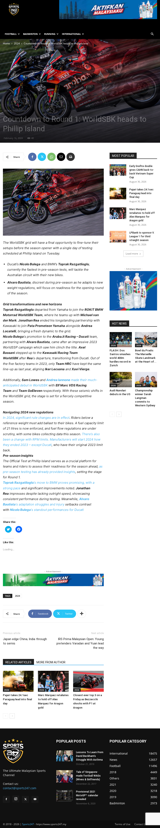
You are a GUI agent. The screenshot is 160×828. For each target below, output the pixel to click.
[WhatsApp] (51, 157)
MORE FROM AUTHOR (50, 662)
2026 (6, 689)
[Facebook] (32, 157)
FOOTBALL (11, 33)
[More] (81, 614)
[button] (152, 34)
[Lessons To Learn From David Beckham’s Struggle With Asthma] (64, 755)
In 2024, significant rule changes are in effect (36, 418)
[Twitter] (42, 157)
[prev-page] (5, 715)
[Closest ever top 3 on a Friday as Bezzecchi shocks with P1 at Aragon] (88, 681)
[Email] (61, 157)
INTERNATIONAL (71, 33)
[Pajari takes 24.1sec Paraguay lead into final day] (18, 681)
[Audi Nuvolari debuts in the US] (121, 379)
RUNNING (49, 33)
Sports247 (28, 824)
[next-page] (12, 715)
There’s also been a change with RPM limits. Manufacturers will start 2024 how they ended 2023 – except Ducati (51, 439)
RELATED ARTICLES (18, 662)
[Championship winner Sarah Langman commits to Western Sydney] (146, 379)
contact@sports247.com (19, 788)
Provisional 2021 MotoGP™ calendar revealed (87, 795)
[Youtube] (35, 799)
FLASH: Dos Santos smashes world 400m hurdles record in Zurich (120, 358)
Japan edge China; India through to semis (25, 641)
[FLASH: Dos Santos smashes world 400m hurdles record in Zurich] (121, 339)
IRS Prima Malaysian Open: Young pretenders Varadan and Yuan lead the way (80, 643)
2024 (17, 43)
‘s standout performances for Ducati (47, 510)
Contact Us (140, 824)
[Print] (70, 157)
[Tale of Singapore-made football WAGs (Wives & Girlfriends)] (64, 776)
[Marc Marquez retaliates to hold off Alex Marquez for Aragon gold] (53, 681)
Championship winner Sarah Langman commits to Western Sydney (145, 398)
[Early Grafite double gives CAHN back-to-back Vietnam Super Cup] (118, 170)
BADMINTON (30, 33)
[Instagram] (15, 799)
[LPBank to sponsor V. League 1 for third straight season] (118, 236)
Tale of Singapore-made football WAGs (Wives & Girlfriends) (88, 776)
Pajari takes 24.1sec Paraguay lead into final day (17, 699)
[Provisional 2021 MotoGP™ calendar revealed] (64, 795)
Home (6, 43)
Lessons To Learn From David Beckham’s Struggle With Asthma (89, 756)
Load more (132, 253)
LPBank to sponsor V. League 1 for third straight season (141, 236)
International (19, 110)
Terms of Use (122, 824)
